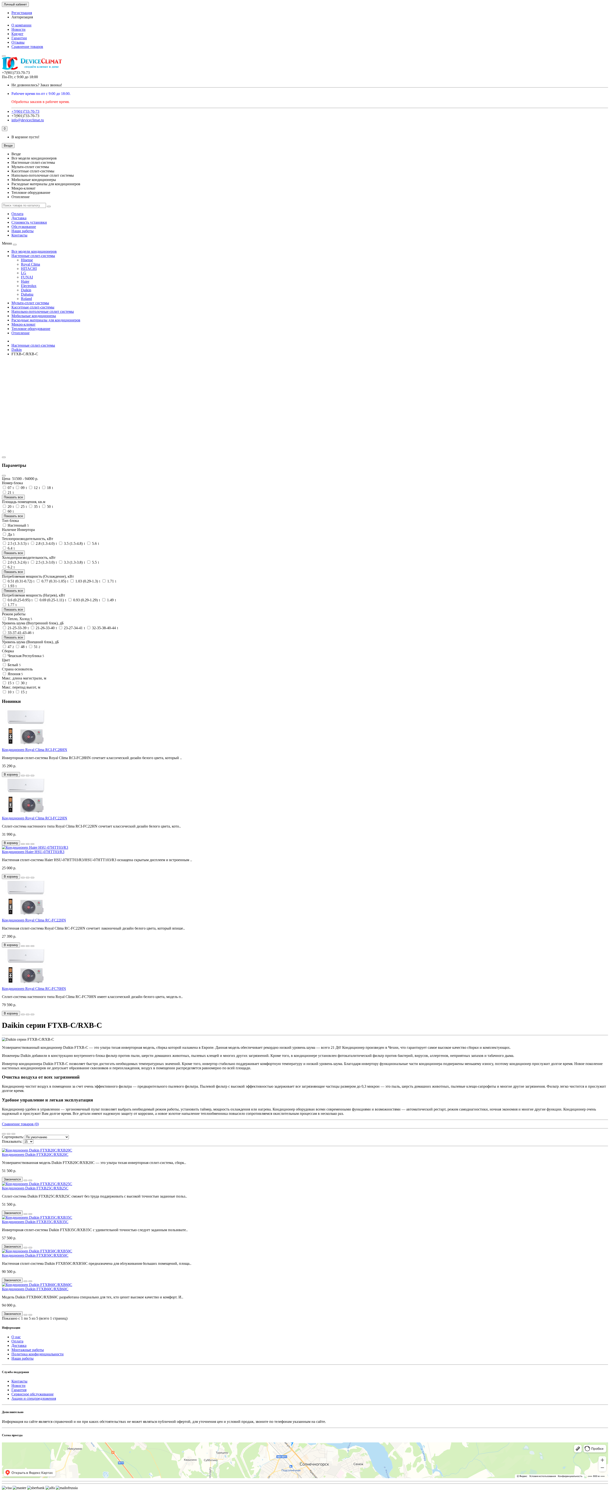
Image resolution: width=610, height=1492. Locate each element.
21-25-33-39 (18, 628)
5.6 (95, 543)
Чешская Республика (25, 656)
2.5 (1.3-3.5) (18, 543)
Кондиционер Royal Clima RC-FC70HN (34, 989)
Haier (25, 281)
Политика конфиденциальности (37, 1354)
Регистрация (21, 13)
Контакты (19, 235)
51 (36, 647)
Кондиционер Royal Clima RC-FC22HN (34, 920)
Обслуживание (23, 227)
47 (10, 647)
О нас (16, 1337)
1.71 (111, 581)
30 (23, 683)
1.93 (12, 586)
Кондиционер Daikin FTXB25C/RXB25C (35, 1188)
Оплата (17, 214)
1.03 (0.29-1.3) (87, 581)
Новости (18, 29)
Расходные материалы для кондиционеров (45, 320)
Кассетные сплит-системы (32, 307)
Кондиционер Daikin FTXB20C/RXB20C (35, 1154)
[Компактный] (13, 1134)
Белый (14, 665)
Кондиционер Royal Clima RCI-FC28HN (34, 750)
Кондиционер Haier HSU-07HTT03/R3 (33, 852)
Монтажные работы (27, 1350)
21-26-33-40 (46, 628)
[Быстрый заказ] (23, 775)
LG (23, 273)
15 (10, 683)
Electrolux (28, 286)
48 (23, 647)
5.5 (95, 562)
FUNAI (27, 277)
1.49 (111, 600)
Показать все (13, 497)
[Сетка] (4, 1134)
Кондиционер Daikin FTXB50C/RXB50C (35, 1255)
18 (49, 488)
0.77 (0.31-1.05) (55, 581)
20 (10, 506)
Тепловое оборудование (30, 329)
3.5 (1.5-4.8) (74, 543)
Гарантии (19, 38)
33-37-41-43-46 (20, 633)
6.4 (11, 548)
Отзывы (18, 42)
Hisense (27, 260)
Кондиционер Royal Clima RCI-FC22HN (34, 818)
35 (36, 506)
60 (10, 511)
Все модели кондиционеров (34, 251)
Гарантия (18, 1390)
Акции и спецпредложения (33, 1398)
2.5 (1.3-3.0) (46, 562)
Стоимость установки (29, 222)
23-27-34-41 (74, 628)
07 (10, 488)
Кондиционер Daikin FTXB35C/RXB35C (35, 1222)
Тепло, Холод (19, 619)
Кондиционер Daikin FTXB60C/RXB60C (35, 1289)
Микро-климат (23, 324)
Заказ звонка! (36, 85)
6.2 (11, 567)
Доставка (18, 218)
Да (11, 534)
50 (49, 506)
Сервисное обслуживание (32, 1394)
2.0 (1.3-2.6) (18, 562)
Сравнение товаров (27, 47)
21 (10, 492)
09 (23, 488)
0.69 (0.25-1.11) (52, 600)
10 (10, 692)
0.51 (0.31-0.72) (21, 581)
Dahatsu (27, 294)
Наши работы (22, 231)
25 (23, 506)
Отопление (20, 333)
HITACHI (29, 269)
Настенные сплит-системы (33, 256)
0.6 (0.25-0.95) (20, 600)
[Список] (8, 1134)
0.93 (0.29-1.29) (86, 600)
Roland (26, 299)
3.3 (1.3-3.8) (74, 562)
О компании (21, 25)
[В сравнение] (32, 775)
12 (36, 488)
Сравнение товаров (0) (20, 1124)
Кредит (17, 34)
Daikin (26, 290)
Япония (15, 674)
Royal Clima (30, 264)
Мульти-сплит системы (30, 303)
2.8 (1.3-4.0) (46, 543)
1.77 (12, 605)
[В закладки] (28, 775)
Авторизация (22, 17)
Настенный (18, 525)
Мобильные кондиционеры (33, 316)
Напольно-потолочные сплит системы (42, 311)
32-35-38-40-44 (104, 628)
